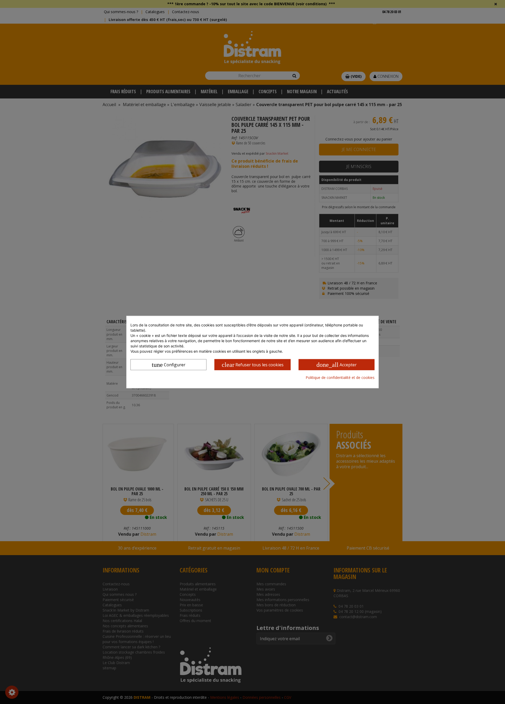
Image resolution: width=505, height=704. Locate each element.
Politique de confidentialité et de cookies (340, 377)
